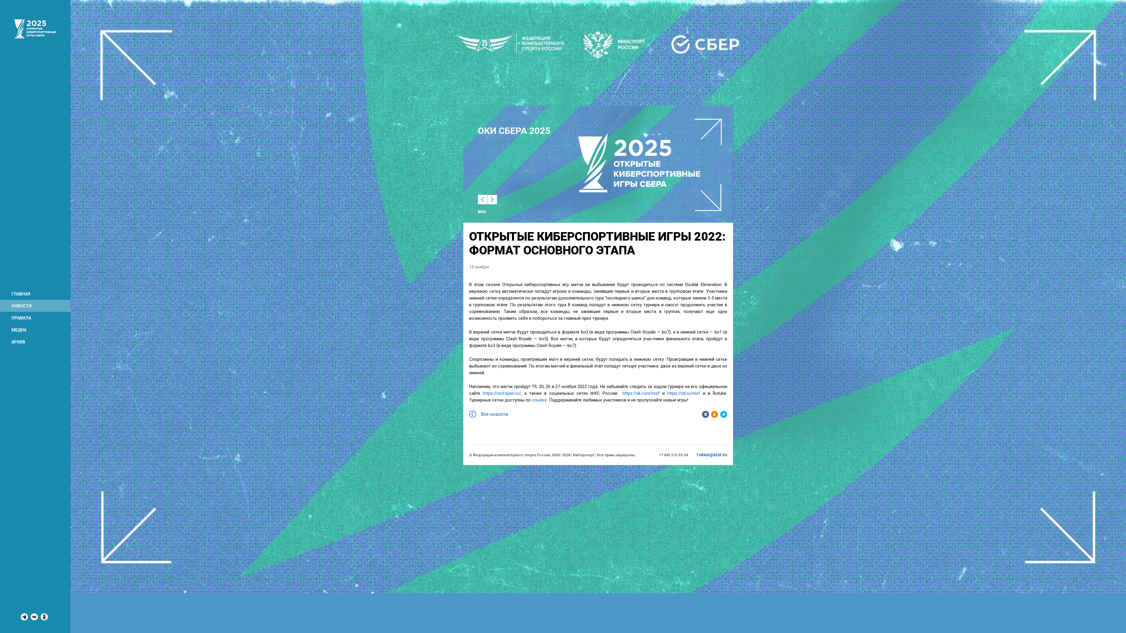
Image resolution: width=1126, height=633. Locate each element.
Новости (21, 306)
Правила (21, 318)
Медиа (18, 330)
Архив (18, 342)
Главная (20, 294)
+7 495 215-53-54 (673, 455)
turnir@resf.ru (711, 455)
